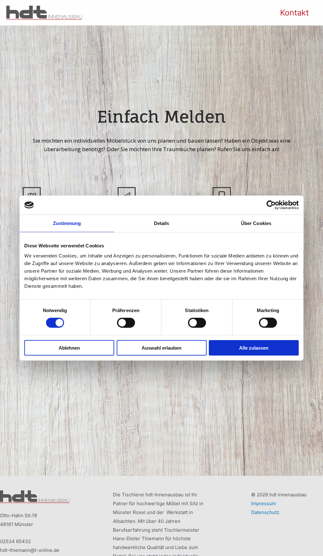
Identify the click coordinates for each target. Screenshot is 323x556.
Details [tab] (161, 223)
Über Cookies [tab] (256, 223)
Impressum (264, 503)
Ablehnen (69, 347)
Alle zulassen (253, 347)
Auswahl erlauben (161, 347)
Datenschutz (265, 512)
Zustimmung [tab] (67, 223)
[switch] (126, 323)
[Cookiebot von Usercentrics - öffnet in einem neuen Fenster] (271, 205)
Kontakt (294, 12)
